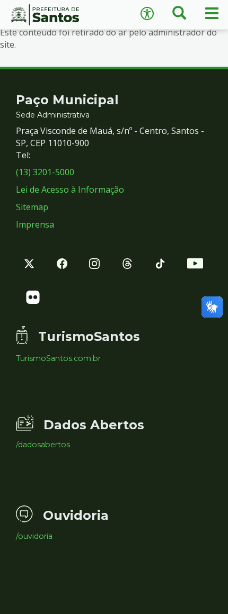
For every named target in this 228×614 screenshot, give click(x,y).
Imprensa (35, 224)
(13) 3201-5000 (45, 172)
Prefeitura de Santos (57, 14)
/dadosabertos (43, 444)
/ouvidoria (34, 536)
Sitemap (32, 207)
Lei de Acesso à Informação (70, 189)
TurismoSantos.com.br (58, 358)
